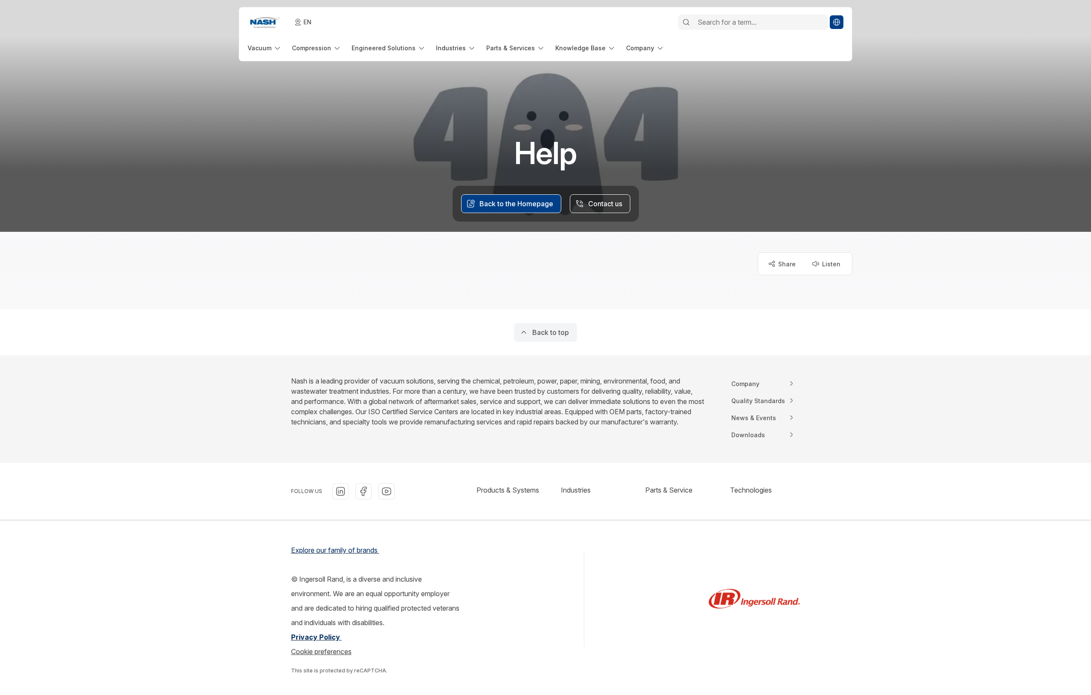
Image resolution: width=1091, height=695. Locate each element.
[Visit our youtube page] (386, 491)
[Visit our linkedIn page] (340, 491)
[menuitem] (265, 47)
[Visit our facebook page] (363, 491)
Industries (576, 490)
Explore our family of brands (335, 550)
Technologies (751, 490)
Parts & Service (669, 490)
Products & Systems (507, 490)
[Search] (686, 22)
